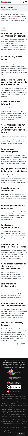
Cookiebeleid (5, 366)
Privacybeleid (16, 364)
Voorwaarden (23, 366)
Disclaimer (23, 364)
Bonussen (22, 360)
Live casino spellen (14, 360)
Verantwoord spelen (14, 366)
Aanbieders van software (19, 362)
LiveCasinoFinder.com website (16, 18)
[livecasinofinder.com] (6, 2)
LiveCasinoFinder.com (5, 9)
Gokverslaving (7, 367)
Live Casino (6, 360)
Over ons (4, 364)
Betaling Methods (7, 362)
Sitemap (10, 364)
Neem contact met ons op (17, 367)
